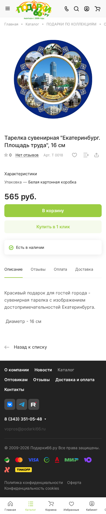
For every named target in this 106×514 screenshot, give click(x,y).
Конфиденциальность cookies (31, 488)
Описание (13, 269)
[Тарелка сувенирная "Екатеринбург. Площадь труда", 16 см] (53, 79)
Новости (43, 369)
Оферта (74, 482)
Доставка (84, 269)
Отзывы (38, 269)
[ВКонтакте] (9, 404)
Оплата (60, 269)
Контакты (14, 389)
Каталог (66, 369)
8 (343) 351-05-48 (23, 419)
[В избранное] (74, 155)
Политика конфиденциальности (33, 482)
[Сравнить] (86, 155)
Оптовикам (15, 379)
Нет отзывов (27, 155)
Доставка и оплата (75, 379)
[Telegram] (21, 404)
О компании (16, 369)
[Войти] (86, 8)
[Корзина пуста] (97, 8)
